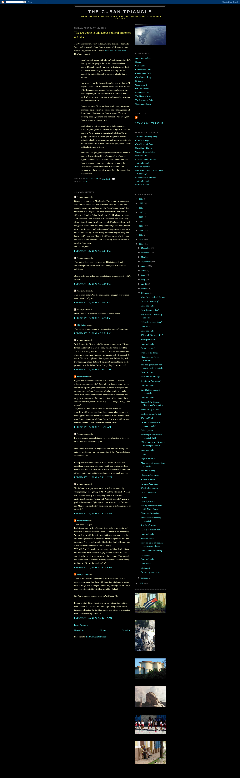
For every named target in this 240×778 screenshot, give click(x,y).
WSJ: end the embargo (150, 376)
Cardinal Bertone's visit (151, 413)
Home (103, 630)
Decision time (147, 372)
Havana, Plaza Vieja (149, 483)
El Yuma (139, 80)
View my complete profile (149, 123)
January (145, 577)
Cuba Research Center (145, 144)
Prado (143, 454)
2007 (141, 583)
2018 (141, 203)
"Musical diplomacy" (150, 301)
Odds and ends (147, 305)
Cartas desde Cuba (143, 69)
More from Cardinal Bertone (153, 296)
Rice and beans (147, 538)
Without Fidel (147, 418)
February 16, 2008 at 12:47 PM (93, 513)
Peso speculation (148, 339)
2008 (85, 181)
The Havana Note (143, 96)
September (146, 261)
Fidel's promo (147, 430)
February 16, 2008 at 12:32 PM (93, 477)
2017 (141, 207)
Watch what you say (149, 488)
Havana (144, 496)
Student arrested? (148, 479)
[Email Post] (113, 179)
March (144, 288)
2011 (141, 230)
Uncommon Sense (143, 103)
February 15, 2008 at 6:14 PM (92, 250)
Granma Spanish (142, 166)
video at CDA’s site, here (115, 50)
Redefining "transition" (151, 380)
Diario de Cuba (141, 155)
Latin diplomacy (148, 501)
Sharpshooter (82, 376)
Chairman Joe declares (150, 513)
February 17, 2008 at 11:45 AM (93, 567)
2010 (141, 234)
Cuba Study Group (143, 147)
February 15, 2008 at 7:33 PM (92, 302)
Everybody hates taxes (150, 572)
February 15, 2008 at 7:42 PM (92, 317)
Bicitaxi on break (148, 348)
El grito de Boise (148, 458)
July (143, 270)
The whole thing (148, 470)
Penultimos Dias (142, 92)
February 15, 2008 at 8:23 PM (92, 333)
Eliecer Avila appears (150, 474)
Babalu (138, 61)
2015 (141, 212)
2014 (141, 216)
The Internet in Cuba (144, 100)
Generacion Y (141, 84)
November (146, 252)
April (143, 283)
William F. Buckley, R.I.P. (152, 335)
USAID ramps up (148, 492)
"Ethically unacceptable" (151, 321)
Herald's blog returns (150, 409)
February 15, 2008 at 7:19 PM (92, 283)
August (144, 265)
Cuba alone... (146, 563)
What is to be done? (149, 352)
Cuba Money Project (144, 77)
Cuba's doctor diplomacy (151, 550)
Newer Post (79, 630)
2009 (141, 239)
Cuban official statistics (145, 151)
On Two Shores (142, 88)
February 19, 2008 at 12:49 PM (93, 617)
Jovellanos (145, 554)
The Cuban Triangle (120, 11)
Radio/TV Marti (142, 184)
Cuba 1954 (145, 326)
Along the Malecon (143, 57)
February (145, 292)
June (143, 274)
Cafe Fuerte (140, 65)
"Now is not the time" (150, 309)
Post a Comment (81, 625)
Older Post (126, 630)
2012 (141, 225)
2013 (141, 221)
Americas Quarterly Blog (146, 136)
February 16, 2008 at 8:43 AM (92, 426)
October (145, 256)
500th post (145, 567)
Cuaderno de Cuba (143, 73)
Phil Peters (81, 324)
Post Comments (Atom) (96, 636)
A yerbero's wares (148, 525)
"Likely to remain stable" (151, 529)
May (143, 279)
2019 (141, 198)
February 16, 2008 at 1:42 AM (92, 369)
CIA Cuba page (142, 140)
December (146, 247)
